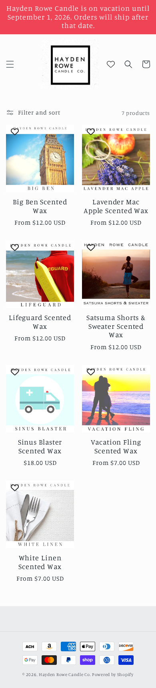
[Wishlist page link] (111, 64)
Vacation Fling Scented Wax (116, 446)
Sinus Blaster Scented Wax (40, 446)
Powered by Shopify (113, 674)
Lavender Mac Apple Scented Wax (116, 206)
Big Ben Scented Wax (40, 206)
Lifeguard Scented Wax (40, 321)
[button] (10, 64)
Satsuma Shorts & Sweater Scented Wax (116, 326)
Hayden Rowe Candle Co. (65, 674)
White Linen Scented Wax (40, 562)
